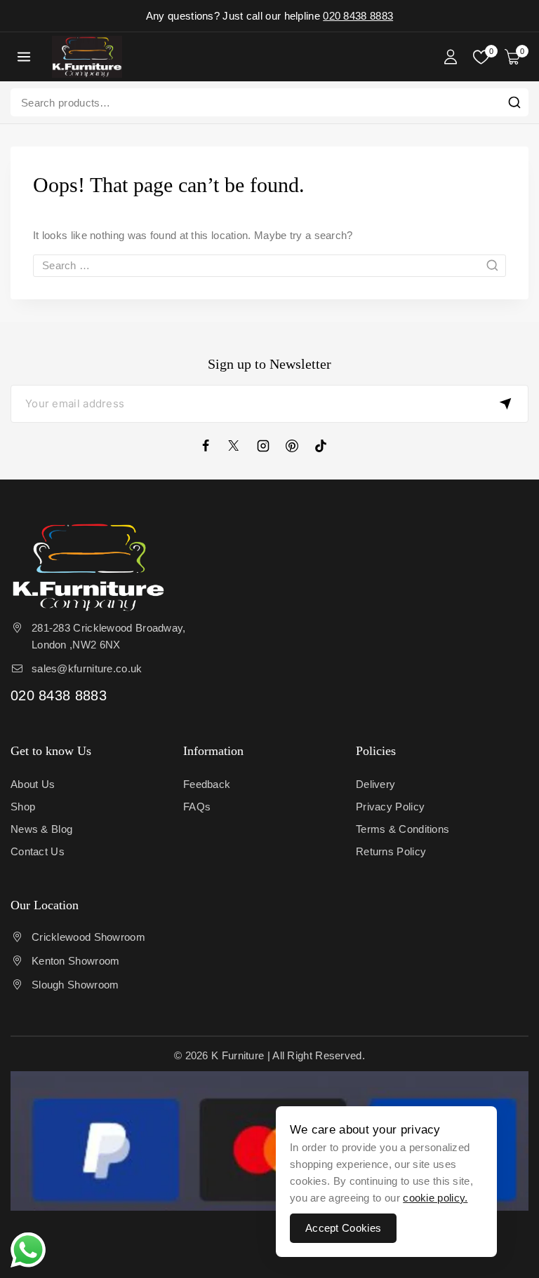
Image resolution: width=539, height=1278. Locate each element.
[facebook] (212, 445)
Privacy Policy (390, 807)
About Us (33, 784)
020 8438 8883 (358, 16)
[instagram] (269, 445)
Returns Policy (391, 851)
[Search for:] (269, 265)
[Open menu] (24, 56)
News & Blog (41, 829)
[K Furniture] (87, 57)
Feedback (206, 784)
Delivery (375, 784)
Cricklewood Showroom (88, 937)
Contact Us (38, 851)
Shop (23, 807)
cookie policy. (435, 1198)
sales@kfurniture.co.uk (87, 668)
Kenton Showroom (76, 961)
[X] (240, 445)
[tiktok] (327, 445)
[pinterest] (298, 445)
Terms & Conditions (402, 829)
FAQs (197, 807)
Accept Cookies (343, 1228)
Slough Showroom (75, 985)
